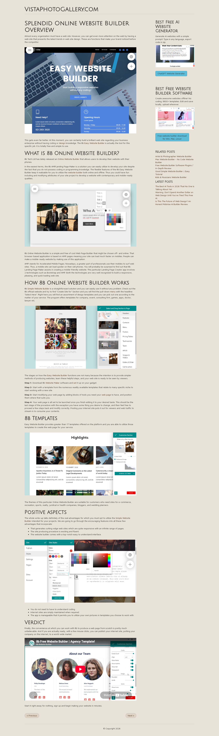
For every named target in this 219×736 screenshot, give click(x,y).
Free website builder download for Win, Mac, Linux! (172, 137)
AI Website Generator (167, 26)
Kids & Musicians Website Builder (171, 177)
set (74, 382)
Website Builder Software (173, 91)
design (62, 143)
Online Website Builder (68, 159)
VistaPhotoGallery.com (61, 9)
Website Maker (53, 382)
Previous (32, 715)
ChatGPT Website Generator (171, 73)
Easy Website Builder (94, 143)
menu (112, 291)
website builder (75, 172)
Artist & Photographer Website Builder (173, 156)
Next (131, 715)
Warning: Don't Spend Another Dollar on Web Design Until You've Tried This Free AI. (174, 195)
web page (106, 394)
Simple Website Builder (38, 288)
